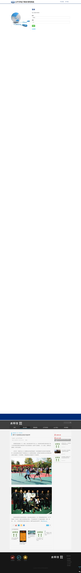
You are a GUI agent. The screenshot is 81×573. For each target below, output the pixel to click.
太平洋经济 (45, 427)
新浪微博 (12, 560)
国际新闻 (35, 427)
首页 (15, 427)
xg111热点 (56, 427)
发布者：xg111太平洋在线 (17, 438)
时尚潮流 (66, 427)
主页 (17, 432)
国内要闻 (25, 427)
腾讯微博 (19, 560)
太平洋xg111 (44, 521)
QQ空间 (25, 560)
